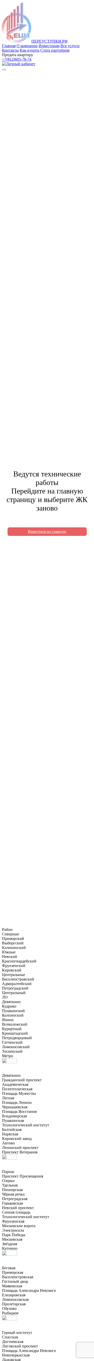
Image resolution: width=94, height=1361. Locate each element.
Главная (9, 46)
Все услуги (69, 46)
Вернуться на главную (47, 531)
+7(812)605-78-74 (16, 59)
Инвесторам (49, 46)
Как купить (29, 50)
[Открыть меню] (4, 69)
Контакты (10, 50)
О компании (27, 46)
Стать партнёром (54, 50)
